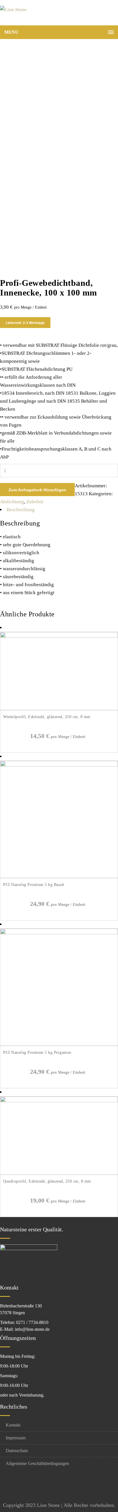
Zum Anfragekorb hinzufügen (37, 490)
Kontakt (13, 1425)
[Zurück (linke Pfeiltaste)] (10, 756)
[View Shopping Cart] (110, 14)
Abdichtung (12, 501)
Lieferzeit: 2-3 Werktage (25, 323)
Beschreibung (21, 509)
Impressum (15, 1437)
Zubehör (35, 501)
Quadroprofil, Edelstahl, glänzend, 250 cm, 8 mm (47, 1181)
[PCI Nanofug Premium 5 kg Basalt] (59, 765)
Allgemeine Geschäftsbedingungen (37, 1463)
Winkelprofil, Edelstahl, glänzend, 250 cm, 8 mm (47, 717)
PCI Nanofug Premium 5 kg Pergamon (37, 1052)
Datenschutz (17, 1450)
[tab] (59, 510)
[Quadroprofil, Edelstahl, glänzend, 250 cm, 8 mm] (59, 1100)
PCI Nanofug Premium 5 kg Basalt (33, 885)
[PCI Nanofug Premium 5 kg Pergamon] (59, 933)
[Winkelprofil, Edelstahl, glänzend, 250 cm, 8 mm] (59, 636)
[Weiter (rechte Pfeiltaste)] (108, 756)
